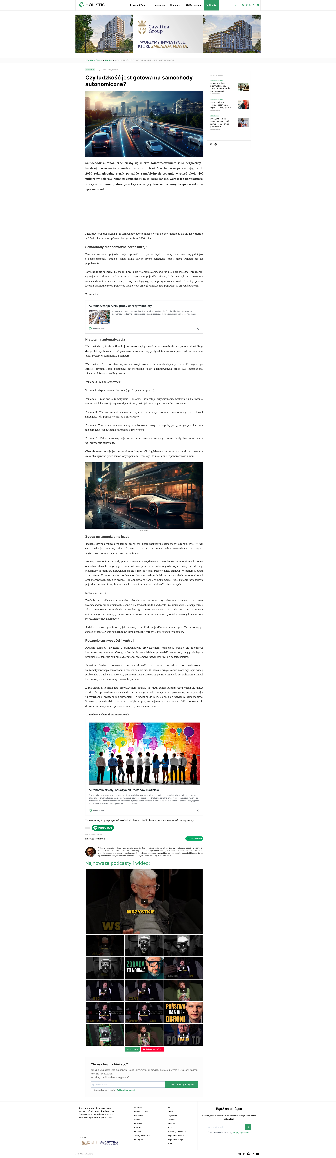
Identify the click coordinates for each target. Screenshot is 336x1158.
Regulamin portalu (175, 1136)
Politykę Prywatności (126, 1090)
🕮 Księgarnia (193, 5)
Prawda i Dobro (138, 5)
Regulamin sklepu (175, 1140)
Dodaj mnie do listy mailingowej (182, 1084)
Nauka (108, 60)
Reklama (171, 1124)
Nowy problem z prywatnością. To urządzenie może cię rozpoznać (220, 87)
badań (151, 605)
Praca (169, 1128)
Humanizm (159, 5)
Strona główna (93, 60)
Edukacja (175, 5)
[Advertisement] (144, 213)
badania (97, 272)
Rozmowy (138, 1132)
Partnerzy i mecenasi (176, 1132)
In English (211, 5)
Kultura (137, 1128)
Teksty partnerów (142, 1136)
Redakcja (171, 1112)
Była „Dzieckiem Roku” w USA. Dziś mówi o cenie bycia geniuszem (219, 122)
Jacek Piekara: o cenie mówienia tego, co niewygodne (220, 104)
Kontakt (171, 1120)
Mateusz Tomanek (95, 838)
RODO (170, 1144)
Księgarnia (172, 1116)
